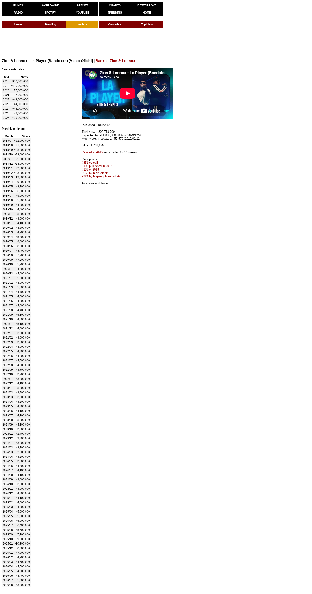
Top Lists (147, 24)
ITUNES (18, 5)
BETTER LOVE (146, 5)
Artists (82, 24)
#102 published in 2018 (97, 166)
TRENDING (115, 12)
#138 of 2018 (90, 169)
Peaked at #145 (92, 152)
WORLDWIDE (50, 5)
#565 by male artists (95, 173)
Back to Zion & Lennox (115, 61)
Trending (50, 24)
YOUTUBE (82, 12)
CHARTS (115, 5)
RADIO (18, 12)
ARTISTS (82, 5)
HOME (147, 12)
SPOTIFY (50, 12)
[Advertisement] (85, 43)
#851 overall (90, 162)
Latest (18, 24)
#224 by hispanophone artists (101, 176)
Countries (114, 24)
